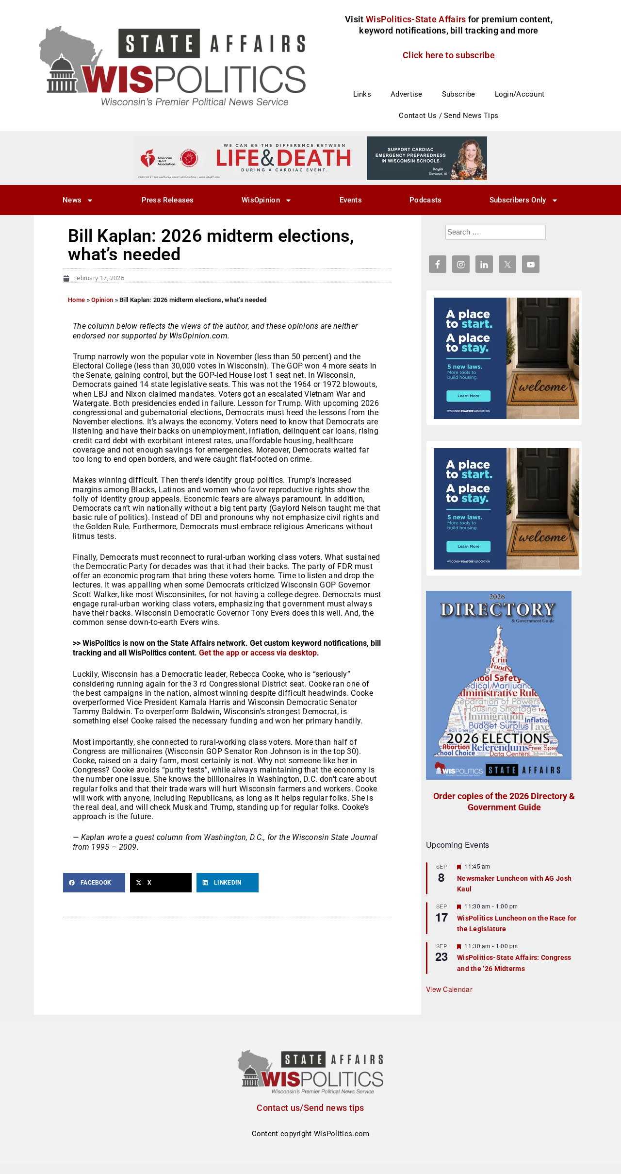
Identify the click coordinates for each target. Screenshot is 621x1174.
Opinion (102, 299)
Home (76, 299)
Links (362, 94)
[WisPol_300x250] (506, 358)
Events (351, 200)
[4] (310, 157)
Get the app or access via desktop (258, 652)
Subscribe (458, 94)
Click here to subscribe (449, 55)
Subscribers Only (518, 200)
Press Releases (168, 200)
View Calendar (449, 989)
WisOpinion (261, 200)
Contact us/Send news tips (310, 1108)
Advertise (407, 94)
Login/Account (520, 94)
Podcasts (425, 200)
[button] (94, 882)
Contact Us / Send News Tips (448, 115)
